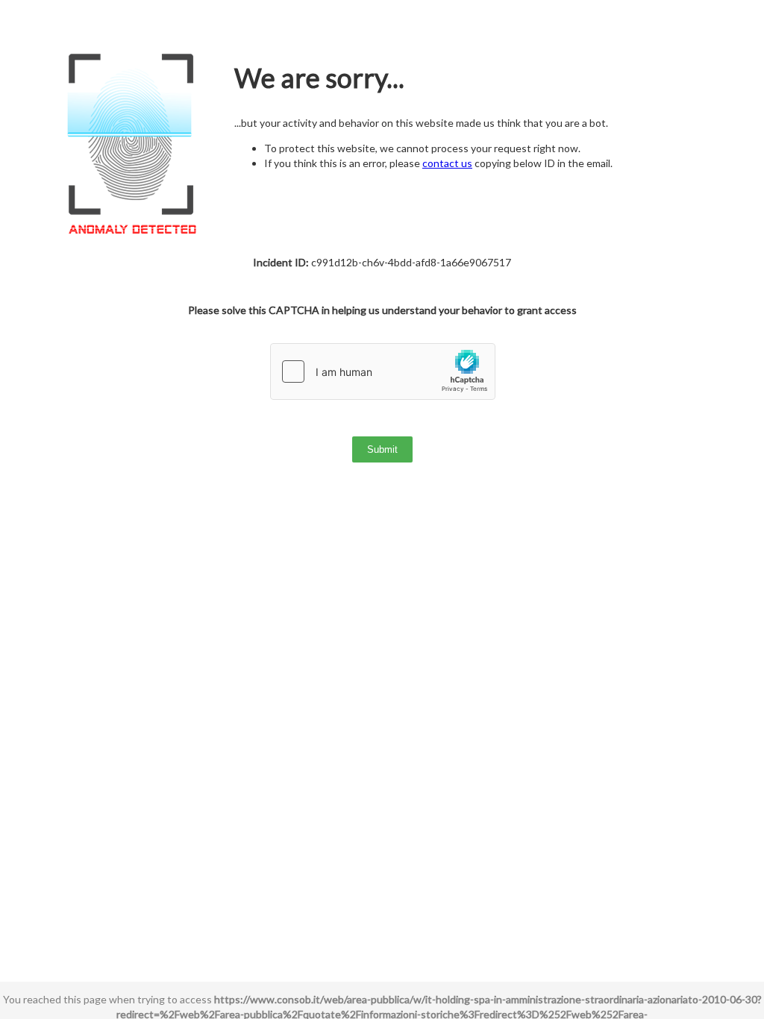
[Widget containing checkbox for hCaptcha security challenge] (382, 371)
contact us (447, 163)
